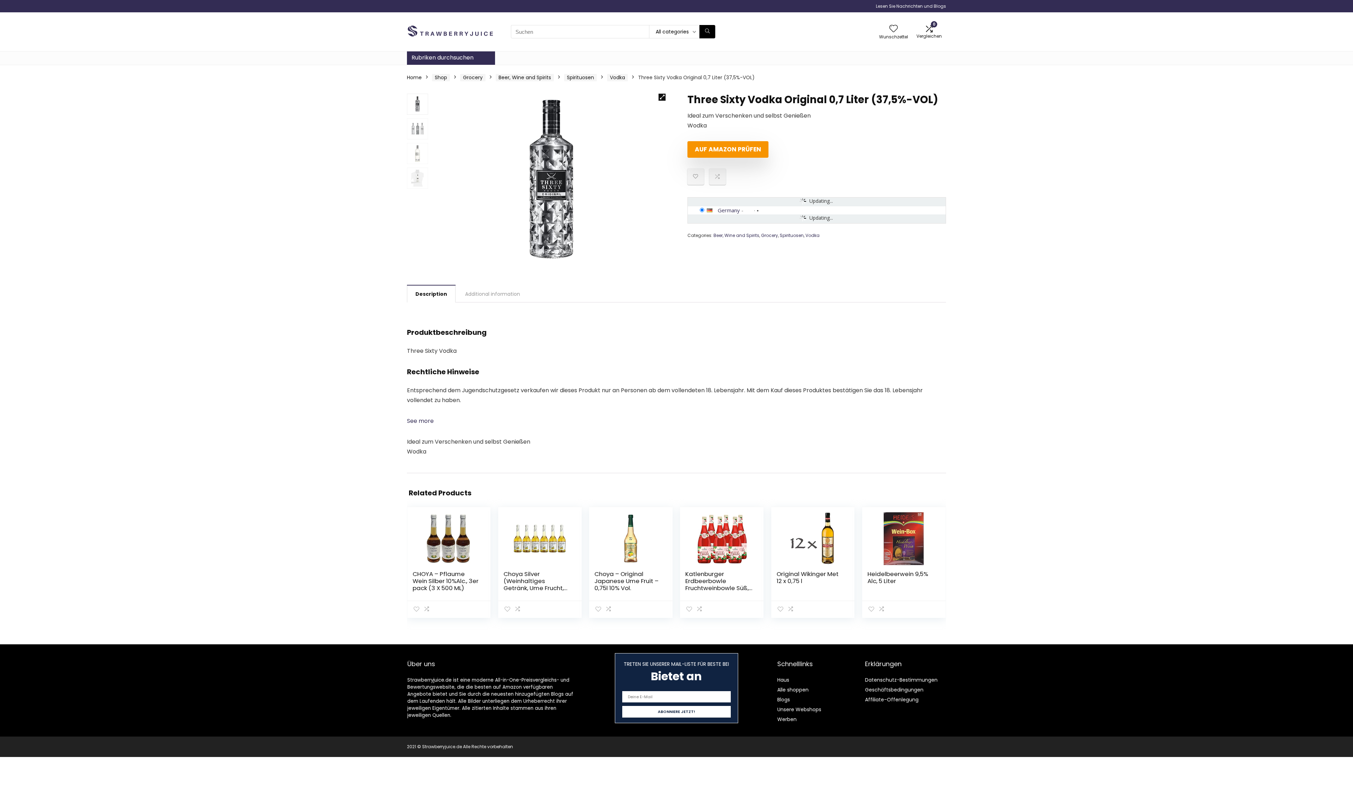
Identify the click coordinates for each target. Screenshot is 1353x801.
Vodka (617, 77)
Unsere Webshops (799, 709)
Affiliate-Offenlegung (892, 699)
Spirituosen (580, 77)
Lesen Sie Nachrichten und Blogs (911, 6)
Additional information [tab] (492, 294)
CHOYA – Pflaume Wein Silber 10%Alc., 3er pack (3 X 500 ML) (445, 581)
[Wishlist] (893, 29)
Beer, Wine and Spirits (525, 77)
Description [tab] (431, 294)
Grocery (473, 77)
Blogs (783, 699)
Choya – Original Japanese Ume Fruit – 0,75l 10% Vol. (626, 581)
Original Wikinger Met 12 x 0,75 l (808, 577)
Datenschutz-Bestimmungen (901, 679)
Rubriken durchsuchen (443, 58)
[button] (662, 97)
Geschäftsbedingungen (894, 689)
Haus (783, 679)
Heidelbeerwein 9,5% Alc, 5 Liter (897, 577)
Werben (787, 719)
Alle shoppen (793, 689)
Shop (441, 77)
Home (414, 77)
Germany (729, 210)
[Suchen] (707, 31)
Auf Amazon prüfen (728, 149)
